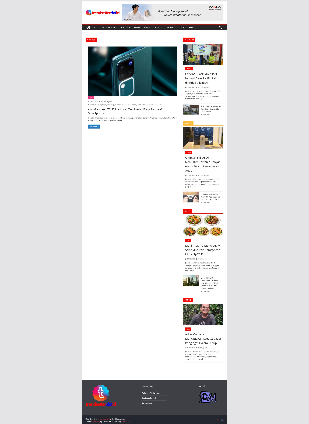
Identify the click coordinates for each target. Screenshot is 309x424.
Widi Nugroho (202, 259)
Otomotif (158, 27)
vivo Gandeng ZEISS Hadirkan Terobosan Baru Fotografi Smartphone (125, 111)
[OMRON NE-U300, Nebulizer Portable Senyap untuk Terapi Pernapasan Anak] (203, 138)
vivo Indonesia (131, 105)
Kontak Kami (147, 403)
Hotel (201, 27)
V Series (118, 105)
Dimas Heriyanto (106, 102)
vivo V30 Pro (141, 105)
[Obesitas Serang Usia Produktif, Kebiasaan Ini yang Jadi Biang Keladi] (191, 198)
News (95, 27)
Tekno (147, 27)
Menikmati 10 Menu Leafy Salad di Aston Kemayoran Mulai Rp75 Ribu (202, 250)
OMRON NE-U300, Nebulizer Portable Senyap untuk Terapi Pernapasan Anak (203, 163)
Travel (137, 27)
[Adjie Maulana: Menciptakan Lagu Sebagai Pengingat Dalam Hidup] (203, 314)
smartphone (101, 105)
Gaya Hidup (125, 27)
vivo (123, 105)
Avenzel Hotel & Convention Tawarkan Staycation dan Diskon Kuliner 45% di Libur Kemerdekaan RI (209, 283)
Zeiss (160, 105)
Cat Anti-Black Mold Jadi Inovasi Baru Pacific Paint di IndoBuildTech (201, 78)
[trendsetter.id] (88, 27)
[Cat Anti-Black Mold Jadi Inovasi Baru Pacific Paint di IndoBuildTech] (203, 54)
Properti (171, 27)
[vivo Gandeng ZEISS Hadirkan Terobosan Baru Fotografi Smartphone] (132, 71)
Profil (192, 27)
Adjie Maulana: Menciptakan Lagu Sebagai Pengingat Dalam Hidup (203, 338)
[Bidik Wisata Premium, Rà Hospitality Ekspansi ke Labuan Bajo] (191, 110)
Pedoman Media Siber (151, 393)
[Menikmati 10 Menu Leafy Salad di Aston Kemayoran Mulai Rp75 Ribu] (203, 226)
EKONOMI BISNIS (109, 27)
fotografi (93, 105)
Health (182, 27)
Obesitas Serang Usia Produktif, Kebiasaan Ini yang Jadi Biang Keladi (210, 197)
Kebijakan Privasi (149, 398)
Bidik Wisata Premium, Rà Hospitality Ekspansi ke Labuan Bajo (211, 109)
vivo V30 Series (152, 105)
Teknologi (110, 105)
